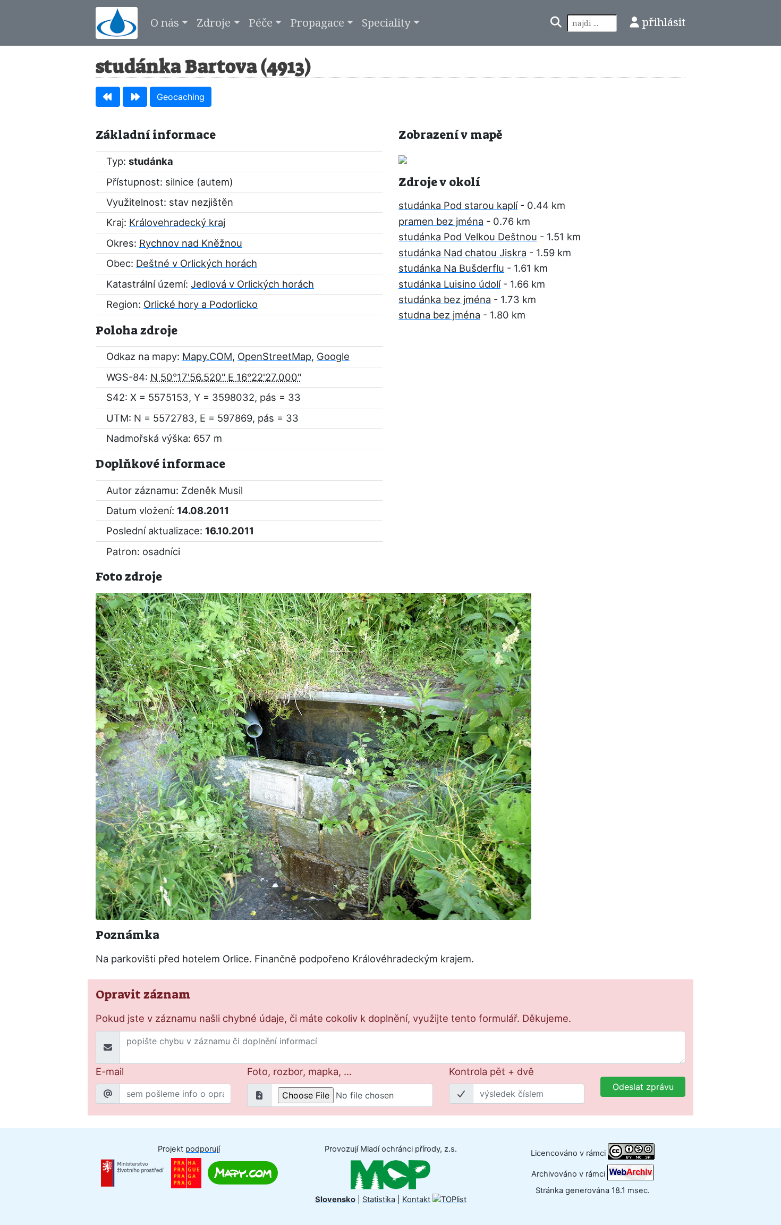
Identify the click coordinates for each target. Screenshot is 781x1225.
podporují (202, 1149)
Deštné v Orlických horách (196, 263)
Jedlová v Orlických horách (252, 284)
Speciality (386, 22)
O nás (164, 22)
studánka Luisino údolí (449, 284)
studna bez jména (439, 315)
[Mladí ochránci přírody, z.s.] (390, 1174)
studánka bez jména (444, 299)
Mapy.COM (207, 356)
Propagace (317, 22)
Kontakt (416, 1199)
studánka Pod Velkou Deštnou (467, 236)
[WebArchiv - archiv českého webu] (630, 1174)
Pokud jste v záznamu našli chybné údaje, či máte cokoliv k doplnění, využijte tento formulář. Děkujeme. (333, 1018)
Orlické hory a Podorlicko (200, 304)
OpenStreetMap (274, 356)
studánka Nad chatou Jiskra (462, 252)
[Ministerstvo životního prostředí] (132, 1172)
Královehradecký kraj (177, 222)
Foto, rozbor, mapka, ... (299, 1071)
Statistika (378, 1199)
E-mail (110, 1071)
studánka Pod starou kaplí (457, 205)
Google (333, 356)
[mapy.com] (243, 1172)
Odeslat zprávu (643, 1086)
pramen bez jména (440, 221)
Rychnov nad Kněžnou (190, 243)
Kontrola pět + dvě (491, 1071)
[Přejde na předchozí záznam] (108, 97)
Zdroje (214, 22)
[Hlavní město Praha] (186, 1172)
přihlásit (663, 21)
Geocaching (181, 96)
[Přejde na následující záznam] (135, 97)
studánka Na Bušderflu (451, 268)
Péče (261, 22)
